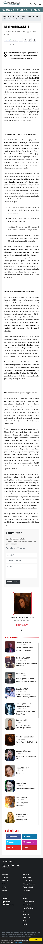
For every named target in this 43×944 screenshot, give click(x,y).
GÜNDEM (5, 874)
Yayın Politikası (28, 905)
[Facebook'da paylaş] (21, 40)
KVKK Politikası (28, 908)
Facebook (13, 837)
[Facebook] (8, 866)
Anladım (36, 939)
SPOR (3, 884)
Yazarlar (26, 874)
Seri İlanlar (27, 890)
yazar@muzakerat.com (22, 620)
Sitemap (26, 914)
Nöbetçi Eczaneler (29, 884)
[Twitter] (13, 866)
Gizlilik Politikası (28, 902)
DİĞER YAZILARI (22, 625)
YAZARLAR (16, 17)
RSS (26, 848)
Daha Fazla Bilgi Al (18, 942)
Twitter (11, 842)
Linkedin (28, 837)
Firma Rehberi (28, 887)
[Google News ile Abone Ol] (11, 40)
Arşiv (25, 921)
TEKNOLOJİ (5, 890)
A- (14, 45)
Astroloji (5, 898)
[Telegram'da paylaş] (34, 40)
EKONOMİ (5, 881)
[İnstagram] (4, 866)
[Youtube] (18, 866)
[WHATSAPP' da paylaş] (30, 40)
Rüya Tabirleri (6, 902)
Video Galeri (27, 881)
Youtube (12, 848)
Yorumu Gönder (13, 582)
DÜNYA (4, 887)
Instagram (29, 842)
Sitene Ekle (26, 918)
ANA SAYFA (7, 17)
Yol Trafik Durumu (8, 905)
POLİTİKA (5, 877)
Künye (25, 898)
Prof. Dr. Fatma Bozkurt (30, 17)
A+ (10, 45)
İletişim (25, 924)
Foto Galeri (27, 877)
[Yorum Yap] (5, 44)
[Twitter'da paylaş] (25, 40)
